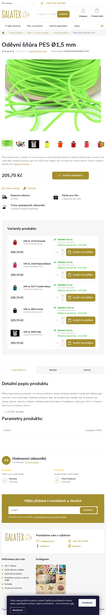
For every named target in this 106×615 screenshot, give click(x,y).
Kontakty (8, 584)
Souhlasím (87, 602)
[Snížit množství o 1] (63, 254)
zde (72, 603)
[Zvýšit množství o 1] (63, 250)
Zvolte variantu (73, 175)
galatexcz (76, 546)
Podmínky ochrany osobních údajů (17, 578)
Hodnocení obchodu (13, 588)
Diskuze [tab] (87, 370)
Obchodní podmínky (13, 573)
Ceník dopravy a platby (14, 569)
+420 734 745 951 (80, 541)
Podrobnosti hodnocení (38, 51)
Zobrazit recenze (32, 462)
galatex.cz (44, 546)
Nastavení (18, 610)
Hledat (63, 14)
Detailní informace (22, 164)
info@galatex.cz (47, 541)
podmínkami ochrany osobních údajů (50, 517)
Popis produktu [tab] (19, 370)
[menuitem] (13, 26)
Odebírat (88, 510)
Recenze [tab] (53, 370)
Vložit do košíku (83, 252)
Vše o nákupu (7, 3)
